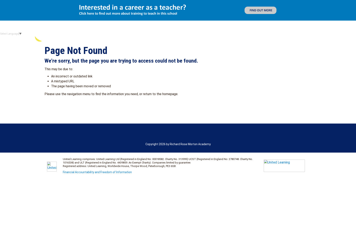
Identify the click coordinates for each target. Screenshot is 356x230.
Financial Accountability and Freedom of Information (97, 172)
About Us (215, 34)
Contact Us (342, 34)
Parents (288, 34)
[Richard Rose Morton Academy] (73, 34)
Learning (264, 34)
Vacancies (314, 34)
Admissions (243, 34)
